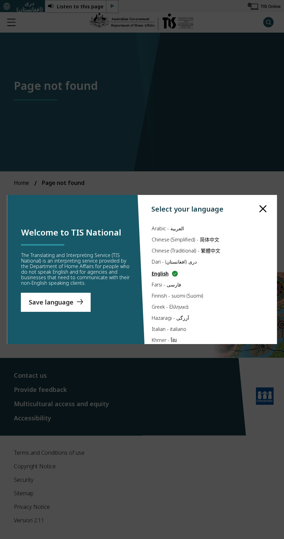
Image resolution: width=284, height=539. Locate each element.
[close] (263, 209)
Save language (51, 302)
